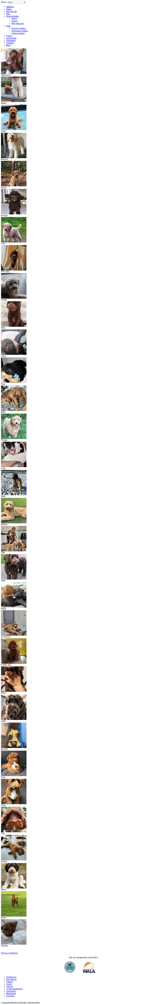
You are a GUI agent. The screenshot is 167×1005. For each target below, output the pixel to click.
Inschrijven (11, 38)
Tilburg (9, 982)
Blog (8, 45)
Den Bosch (11, 979)
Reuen (14, 21)
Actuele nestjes (18, 28)
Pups (8, 26)
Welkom (10, 7)
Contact (10, 43)
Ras (8, 14)
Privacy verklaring (9, 953)
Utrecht (9, 986)
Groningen (11, 991)
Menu (8, 9)
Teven (14, 19)
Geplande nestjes (19, 31)
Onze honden (12, 16)
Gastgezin (11, 40)
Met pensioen (17, 23)
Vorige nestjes (18, 33)
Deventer (10, 996)
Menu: (4, 2)
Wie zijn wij (11, 11)
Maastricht (11, 993)
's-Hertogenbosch (14, 989)
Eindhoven (11, 977)
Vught (9, 984)
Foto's (9, 36)
